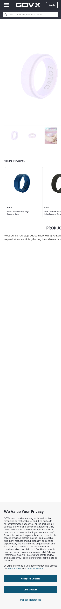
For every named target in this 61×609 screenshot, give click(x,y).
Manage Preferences (30, 599)
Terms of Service (35, 568)
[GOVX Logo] (28, 5)
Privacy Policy (14, 568)
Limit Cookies (30, 589)
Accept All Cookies (30, 578)
